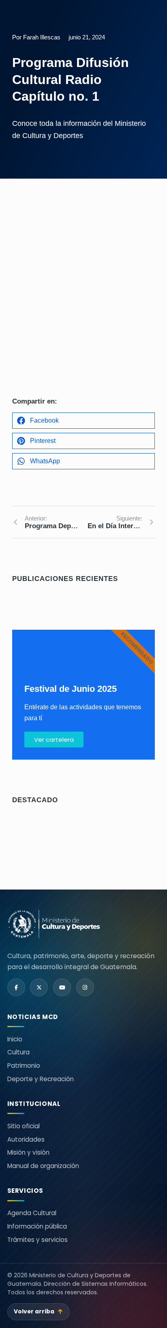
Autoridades (26, 1139)
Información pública (37, 1226)
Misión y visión (28, 1152)
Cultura (18, 1052)
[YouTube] (62, 987)
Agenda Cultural (31, 1213)
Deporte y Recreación (40, 1079)
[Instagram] (85, 987)
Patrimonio (23, 1065)
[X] (39, 987)
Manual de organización (43, 1166)
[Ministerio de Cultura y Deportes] (54, 924)
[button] (83, 420)
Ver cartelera (54, 739)
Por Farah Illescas (36, 37)
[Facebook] (16, 987)
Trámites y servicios (37, 1239)
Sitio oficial (23, 1126)
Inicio (14, 1039)
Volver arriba (38, 1311)
